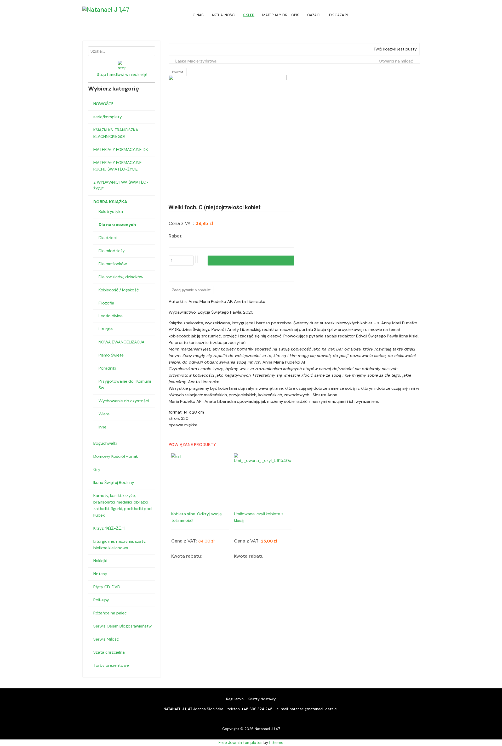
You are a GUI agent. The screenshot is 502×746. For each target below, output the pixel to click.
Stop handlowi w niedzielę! (122, 74)
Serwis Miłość (106, 639)
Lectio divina (111, 316)
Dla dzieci (108, 237)
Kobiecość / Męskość (119, 290)
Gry (96, 469)
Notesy (100, 574)
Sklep (248, 15)
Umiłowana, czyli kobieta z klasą (258, 517)
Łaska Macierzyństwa (195, 61)
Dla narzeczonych (117, 224)
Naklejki (100, 560)
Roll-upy (101, 600)
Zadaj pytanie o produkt (191, 290)
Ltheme (276, 742)
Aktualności (223, 15)
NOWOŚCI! (103, 103)
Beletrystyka (111, 211)
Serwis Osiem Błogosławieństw (122, 626)
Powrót (177, 72)
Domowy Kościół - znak (115, 456)
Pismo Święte (111, 355)
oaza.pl (314, 15)
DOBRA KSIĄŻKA (110, 202)
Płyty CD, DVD (106, 587)
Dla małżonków (113, 264)
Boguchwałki (105, 443)
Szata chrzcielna (109, 652)
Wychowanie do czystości (124, 401)
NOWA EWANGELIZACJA (122, 342)
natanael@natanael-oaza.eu (314, 709)
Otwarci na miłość (396, 61)
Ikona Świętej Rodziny (113, 482)
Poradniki (107, 368)
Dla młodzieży (112, 250)
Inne (102, 427)
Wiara (104, 414)
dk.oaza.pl (339, 15)
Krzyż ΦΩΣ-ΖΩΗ (109, 528)
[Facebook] (418, 15)
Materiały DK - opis (280, 15)
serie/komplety (107, 117)
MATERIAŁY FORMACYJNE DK (120, 149)
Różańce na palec (110, 613)
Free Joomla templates (241, 742)
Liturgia (106, 329)
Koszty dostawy (262, 699)
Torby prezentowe (111, 665)
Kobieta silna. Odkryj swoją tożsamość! (196, 517)
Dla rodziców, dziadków (121, 277)
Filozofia (106, 303)
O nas (198, 15)
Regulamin (235, 699)
